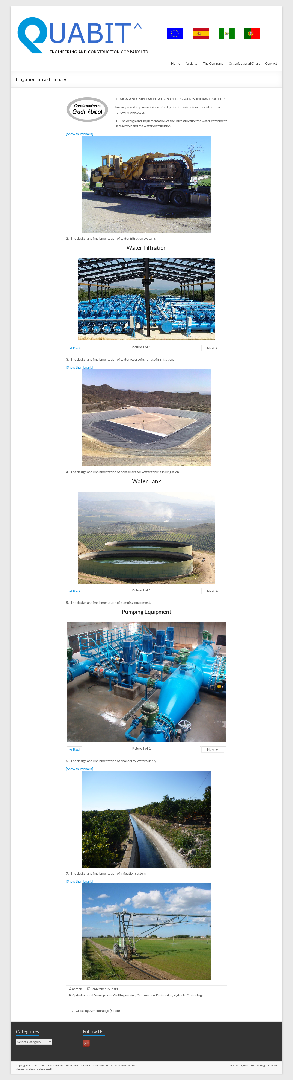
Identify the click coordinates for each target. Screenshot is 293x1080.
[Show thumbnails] (79, 134)
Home (175, 63)
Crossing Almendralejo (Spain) (96, 1010)
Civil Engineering (124, 995)
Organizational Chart (244, 63)
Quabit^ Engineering (253, 1065)
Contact (271, 63)
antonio (77, 989)
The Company (213, 63)
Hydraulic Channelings (188, 995)
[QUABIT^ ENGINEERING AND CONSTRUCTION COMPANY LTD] (141, 12)
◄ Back (75, 348)
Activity (191, 63)
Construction (146, 995)
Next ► (213, 348)
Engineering (164, 995)
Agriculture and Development (92, 995)
